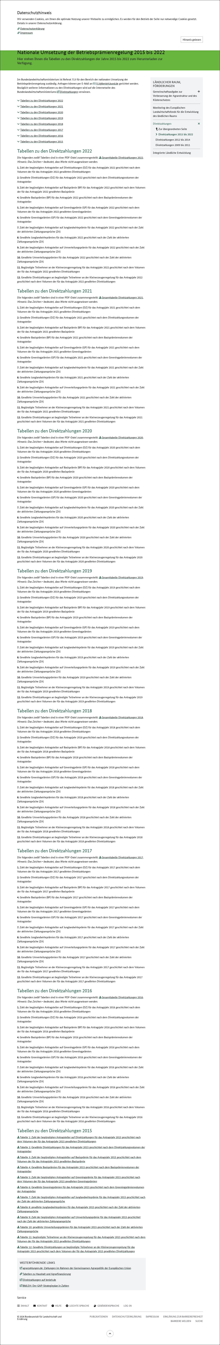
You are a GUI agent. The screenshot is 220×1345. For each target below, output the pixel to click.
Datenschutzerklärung (32, 28)
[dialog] (110, 672)
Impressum (26, 32)
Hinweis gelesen (192, 39)
